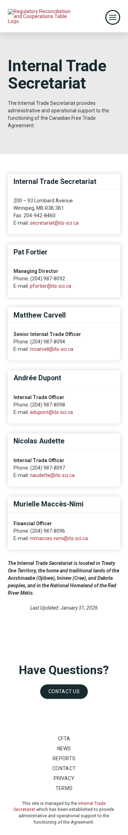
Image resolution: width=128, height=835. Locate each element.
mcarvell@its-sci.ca (51, 349)
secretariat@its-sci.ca (54, 223)
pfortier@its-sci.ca (50, 286)
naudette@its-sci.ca (52, 475)
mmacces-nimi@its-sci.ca (59, 538)
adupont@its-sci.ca (51, 412)
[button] (112, 17)
